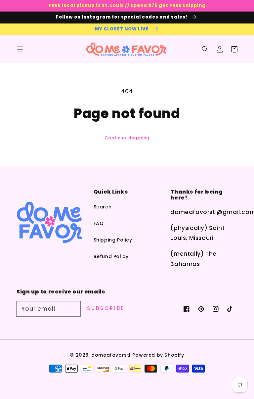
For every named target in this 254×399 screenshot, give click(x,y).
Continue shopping (127, 138)
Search (103, 206)
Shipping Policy (113, 240)
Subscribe (106, 308)
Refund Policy (111, 256)
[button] (20, 49)
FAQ (99, 223)
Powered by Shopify (158, 355)
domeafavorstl (111, 355)
